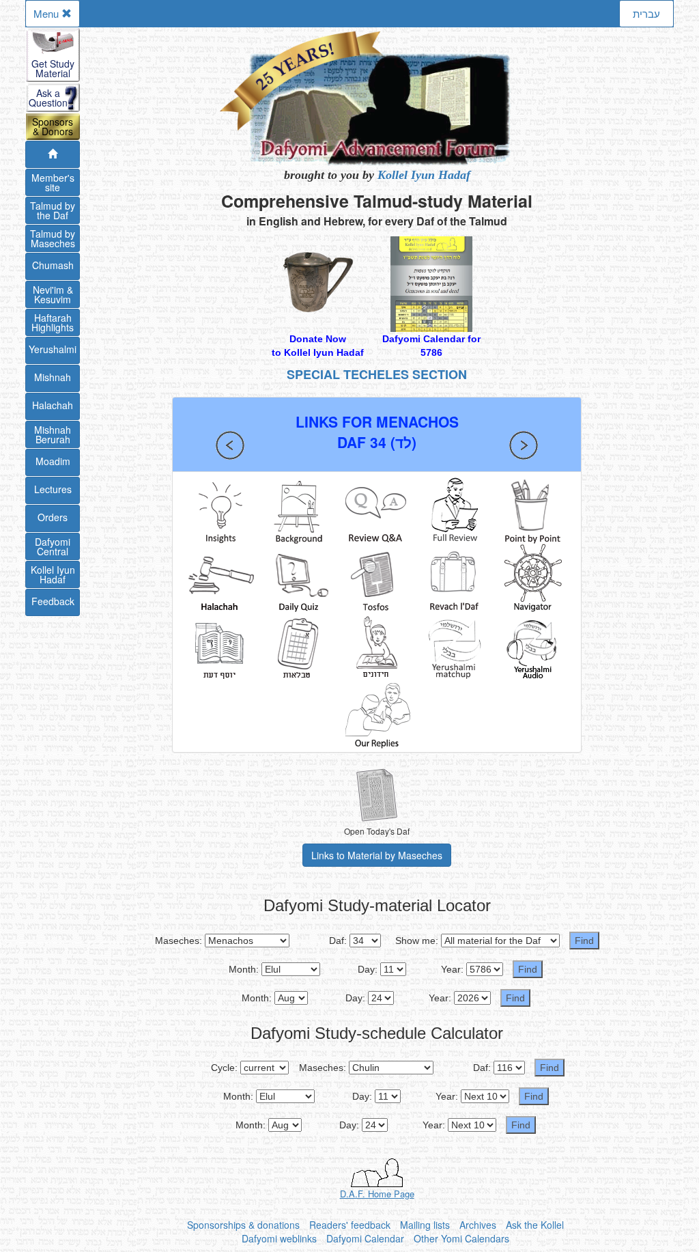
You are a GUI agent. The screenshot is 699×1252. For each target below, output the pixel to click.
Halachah (52, 405)
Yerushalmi (52, 349)
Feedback (52, 601)
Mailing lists (425, 1225)
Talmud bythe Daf (52, 210)
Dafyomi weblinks (279, 1238)
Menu (47, 13)
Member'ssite (52, 182)
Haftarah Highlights (52, 322)
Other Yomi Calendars (461, 1238)
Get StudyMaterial (52, 68)
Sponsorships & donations (243, 1225)
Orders (53, 517)
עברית (646, 13)
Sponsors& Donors (52, 126)
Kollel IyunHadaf (53, 574)
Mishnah (52, 377)
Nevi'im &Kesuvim (53, 294)
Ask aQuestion (48, 97)
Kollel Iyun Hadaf (423, 175)
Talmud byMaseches (52, 238)
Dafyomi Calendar (365, 1238)
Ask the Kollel (535, 1225)
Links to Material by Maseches (376, 855)
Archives (477, 1225)
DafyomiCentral (52, 546)
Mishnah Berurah (52, 434)
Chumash (53, 265)
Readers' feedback (349, 1225)
